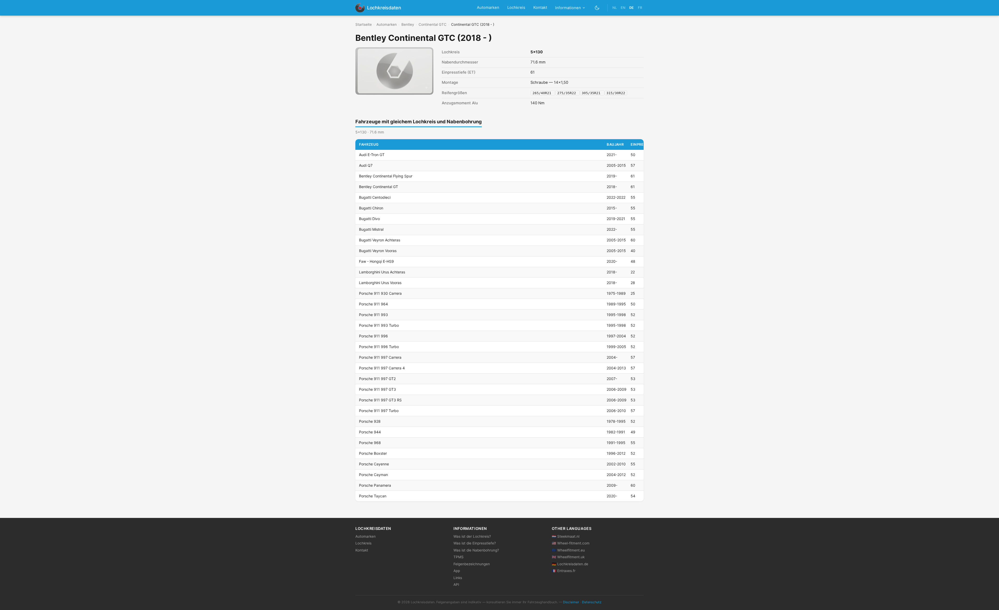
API (456, 584)
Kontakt (540, 7)
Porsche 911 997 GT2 (377, 378)
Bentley (407, 24)
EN (623, 8)
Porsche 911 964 (373, 304)
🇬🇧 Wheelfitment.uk (568, 557)
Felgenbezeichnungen (471, 564)
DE (631, 8)
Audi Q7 (366, 165)
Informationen (568, 7)
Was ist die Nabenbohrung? (476, 550)
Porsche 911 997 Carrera (380, 357)
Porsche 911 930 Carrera (380, 293)
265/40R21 (543, 93)
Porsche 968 (370, 442)
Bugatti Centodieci (374, 197)
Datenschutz (591, 602)
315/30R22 (615, 93)
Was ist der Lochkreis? (472, 536)
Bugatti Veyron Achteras (379, 240)
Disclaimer (571, 602)
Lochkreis (516, 7)
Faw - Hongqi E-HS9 (376, 261)
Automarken (488, 7)
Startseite (363, 24)
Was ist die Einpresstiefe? (474, 543)
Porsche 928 (370, 421)
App (456, 571)
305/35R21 (592, 93)
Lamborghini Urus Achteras (382, 272)
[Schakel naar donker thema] (597, 8)
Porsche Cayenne (374, 464)
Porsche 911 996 (373, 336)
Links (457, 578)
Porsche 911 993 (373, 314)
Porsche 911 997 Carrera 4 (382, 368)
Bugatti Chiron (371, 208)
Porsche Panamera (375, 485)
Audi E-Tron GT (372, 154)
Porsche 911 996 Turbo (379, 346)
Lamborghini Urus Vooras (380, 282)
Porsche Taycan (372, 496)
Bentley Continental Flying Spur (385, 176)
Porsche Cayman (373, 474)
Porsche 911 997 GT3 (377, 389)
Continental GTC (432, 24)
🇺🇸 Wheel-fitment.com (571, 543)
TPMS (458, 557)
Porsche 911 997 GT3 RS (380, 400)
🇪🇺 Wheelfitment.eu (568, 550)
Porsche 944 (370, 432)
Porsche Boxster (373, 453)
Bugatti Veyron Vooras (377, 250)
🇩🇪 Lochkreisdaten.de (570, 564)
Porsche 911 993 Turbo (379, 325)
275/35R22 (567, 93)
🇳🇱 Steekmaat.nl (565, 536)
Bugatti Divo (369, 218)
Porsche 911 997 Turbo (379, 410)
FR (640, 8)
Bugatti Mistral (371, 229)
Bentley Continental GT (378, 186)
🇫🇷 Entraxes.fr (563, 571)
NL (614, 8)
